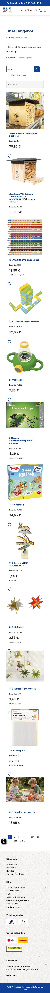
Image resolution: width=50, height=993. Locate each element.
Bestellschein (12, 904)
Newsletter (11, 871)
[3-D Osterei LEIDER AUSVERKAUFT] (25, 540)
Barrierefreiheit (13, 907)
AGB (25, 989)
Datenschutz (38, 987)
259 (15, 841)
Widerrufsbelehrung (15, 897)
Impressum (27, 987)
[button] (45, 11)
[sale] (31, 10)
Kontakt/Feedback (15, 874)
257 (32, 837)
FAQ (8, 894)
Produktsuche (12, 891)
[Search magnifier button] (37, 69)
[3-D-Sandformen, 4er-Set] (25, 789)
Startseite (10, 58)
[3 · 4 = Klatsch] (25, 482)
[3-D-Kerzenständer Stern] (25, 666)
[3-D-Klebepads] (25, 727)
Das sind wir (11, 864)
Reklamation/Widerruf (17, 900)
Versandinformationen (16, 887)
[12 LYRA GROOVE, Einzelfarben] (25, 237)
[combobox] (18, 38)
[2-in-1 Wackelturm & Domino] (25, 299)
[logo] (7, 10)
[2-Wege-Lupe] (25, 357)
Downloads (11, 868)
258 (38, 837)
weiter (22, 841)
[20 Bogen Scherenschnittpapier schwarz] (25, 415)
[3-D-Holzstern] (25, 604)
